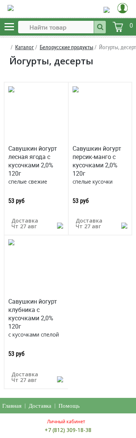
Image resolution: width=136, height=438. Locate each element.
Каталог (24, 47)
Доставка (40, 406)
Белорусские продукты (66, 47)
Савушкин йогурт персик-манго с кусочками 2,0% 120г (97, 161)
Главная (12, 406)
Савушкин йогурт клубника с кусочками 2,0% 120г (32, 313)
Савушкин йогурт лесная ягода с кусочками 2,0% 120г (32, 161)
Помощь (69, 406)
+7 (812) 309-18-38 (68, 429)
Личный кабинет (66, 421)
